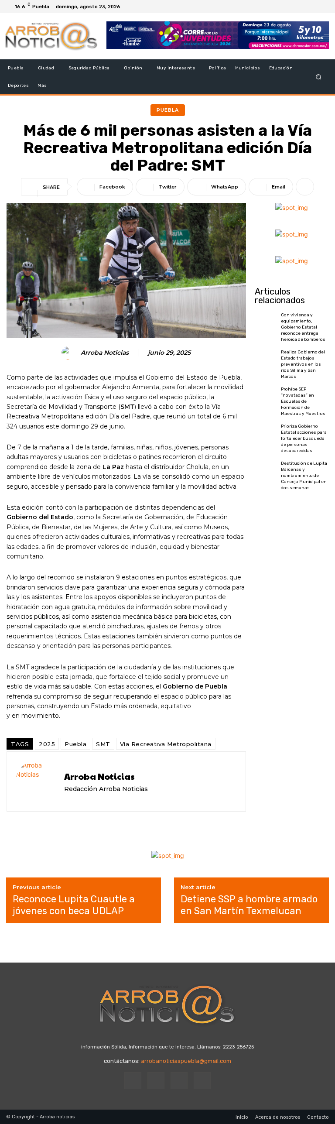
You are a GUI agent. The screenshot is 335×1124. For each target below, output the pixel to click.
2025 (47, 743)
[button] (318, 77)
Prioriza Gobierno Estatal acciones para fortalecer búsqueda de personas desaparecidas (304, 438)
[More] (305, 186)
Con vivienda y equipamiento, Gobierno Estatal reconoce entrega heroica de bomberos (303, 327)
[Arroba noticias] (51, 36)
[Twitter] (311, 6)
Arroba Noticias (105, 352)
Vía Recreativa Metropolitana (166, 743)
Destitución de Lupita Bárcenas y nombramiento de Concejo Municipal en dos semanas (304, 475)
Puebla (168, 110)
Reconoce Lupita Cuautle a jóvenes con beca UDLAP (74, 905)
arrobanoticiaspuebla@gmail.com (186, 1061)
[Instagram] (301, 6)
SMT (103, 743)
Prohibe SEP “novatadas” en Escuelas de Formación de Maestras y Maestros (303, 401)
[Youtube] (322, 6)
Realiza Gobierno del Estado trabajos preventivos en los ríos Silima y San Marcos (303, 364)
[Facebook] (290, 6)
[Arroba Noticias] (69, 353)
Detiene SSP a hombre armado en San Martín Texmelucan (249, 905)
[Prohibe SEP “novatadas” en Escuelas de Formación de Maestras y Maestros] (266, 399)
